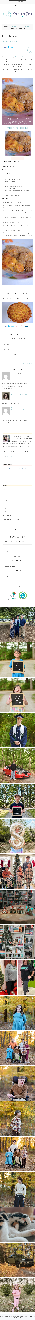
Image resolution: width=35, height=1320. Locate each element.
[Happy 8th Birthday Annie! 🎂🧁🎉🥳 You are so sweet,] (17, 836)
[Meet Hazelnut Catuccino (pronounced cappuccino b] (17, 1224)
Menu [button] (19, 5)
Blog (4, 508)
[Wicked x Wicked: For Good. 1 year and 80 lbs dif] (17, 977)
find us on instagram (18, 1)
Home (14, 26)
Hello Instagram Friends (11, 519)
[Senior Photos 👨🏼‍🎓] (17, 765)
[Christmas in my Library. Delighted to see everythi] (17, 942)
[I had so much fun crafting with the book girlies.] (17, 907)
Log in (21, 1317)
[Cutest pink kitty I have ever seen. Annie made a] (17, 1295)
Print (18, 158)
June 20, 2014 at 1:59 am (19, 409)
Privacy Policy (7, 515)
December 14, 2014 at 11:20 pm (21, 375)
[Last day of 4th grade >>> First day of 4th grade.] (17, 659)
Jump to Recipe (30, 49)
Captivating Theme (16, 1316)
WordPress (16, 1317)
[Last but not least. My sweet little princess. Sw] (17, 1013)
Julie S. (13, 392)
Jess (12, 407)
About (5, 504)
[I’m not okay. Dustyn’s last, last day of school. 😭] (17, 801)
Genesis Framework (29, 1316)
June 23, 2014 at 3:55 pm (19, 394)
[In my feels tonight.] (17, 730)
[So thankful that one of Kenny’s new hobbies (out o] (17, 1260)
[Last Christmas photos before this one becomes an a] (17, 1189)
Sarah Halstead (17, 14)
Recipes (20, 26)
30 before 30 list (20, 57)
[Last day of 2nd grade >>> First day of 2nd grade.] (17, 695)
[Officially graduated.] (17, 624)
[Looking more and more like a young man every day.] (17, 1083)
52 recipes (13, 41)
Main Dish (27, 26)
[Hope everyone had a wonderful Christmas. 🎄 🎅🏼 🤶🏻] (17, 871)
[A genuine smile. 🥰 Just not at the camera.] (17, 1118)
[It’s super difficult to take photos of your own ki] (17, 1154)
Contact (5, 511)
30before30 (5, 41)
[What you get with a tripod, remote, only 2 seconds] (17, 1048)
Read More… (11, 456)
